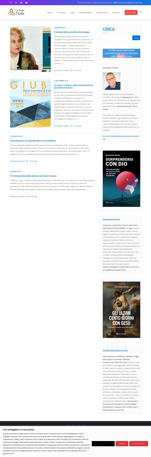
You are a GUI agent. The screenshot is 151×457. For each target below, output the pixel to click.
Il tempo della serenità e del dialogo (72, 32)
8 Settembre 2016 (61, 81)
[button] (141, 12)
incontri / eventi (62, 70)
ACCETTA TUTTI (139, 443)
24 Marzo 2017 (60, 28)
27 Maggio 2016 (16, 136)
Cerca (109, 29)
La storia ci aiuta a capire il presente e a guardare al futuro (73, 86)
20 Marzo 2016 (16, 171)
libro (131, 228)
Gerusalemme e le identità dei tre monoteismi (32, 140)
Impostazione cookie (103, 443)
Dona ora (131, 12)
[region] (75, 441)
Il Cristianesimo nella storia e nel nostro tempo (33, 175)
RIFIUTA (122, 443)
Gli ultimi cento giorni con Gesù (115, 350)
